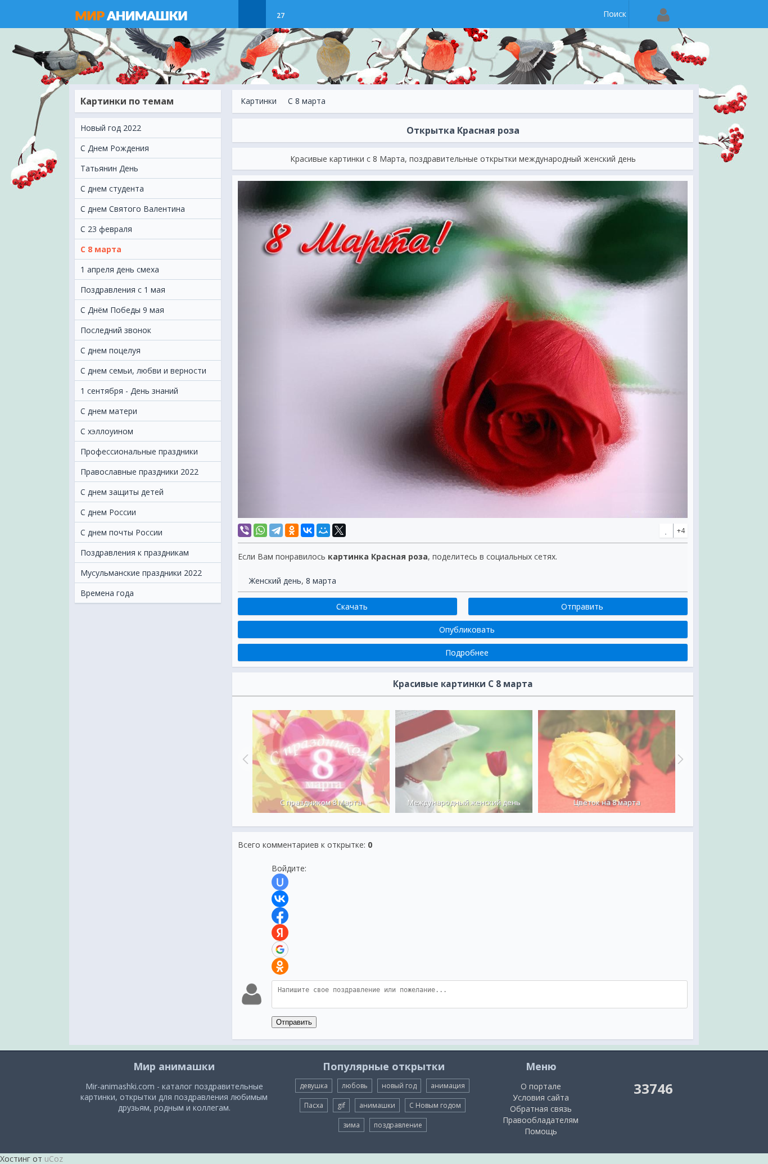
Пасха (313, 1105)
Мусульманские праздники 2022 (141, 572)
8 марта (321, 580)
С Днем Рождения (114, 148)
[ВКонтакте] (307, 530)
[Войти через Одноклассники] (280, 966)
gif (341, 1105)
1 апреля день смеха (119, 269)
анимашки (377, 1105)
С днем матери (108, 411)
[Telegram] (276, 530)
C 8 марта (100, 249)
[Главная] (142, 14)
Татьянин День (109, 168)
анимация (448, 1085)
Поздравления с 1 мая (122, 289)
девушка (314, 1085)
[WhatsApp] (260, 530)
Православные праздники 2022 (139, 471)
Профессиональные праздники (139, 451)
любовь (355, 1085)
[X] (339, 530)
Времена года (107, 593)
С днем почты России (121, 532)
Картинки (259, 101)
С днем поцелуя (110, 350)
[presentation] (244, 759)
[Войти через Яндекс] (280, 932)
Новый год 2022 (110, 127)
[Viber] (244, 530)
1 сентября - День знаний (129, 390)
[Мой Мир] (323, 530)
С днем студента (112, 188)
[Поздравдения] (308, 14)
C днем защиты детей (122, 491)
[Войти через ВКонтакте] (280, 898)
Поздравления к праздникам (134, 552)
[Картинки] (252, 14)
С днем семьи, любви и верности (143, 370)
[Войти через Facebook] (280, 915)
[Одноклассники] (292, 530)
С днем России (108, 512)
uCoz (53, 1158)
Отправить (294, 1022)
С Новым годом (435, 1105)
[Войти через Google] (280, 949)
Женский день (275, 580)
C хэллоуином (106, 431)
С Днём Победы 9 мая (122, 309)
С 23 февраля (106, 229)
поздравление (398, 1125)
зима (351, 1125)
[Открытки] (224, 14)
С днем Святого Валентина (132, 208)
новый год (399, 1085)
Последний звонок (115, 330)
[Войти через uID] (280, 882)
